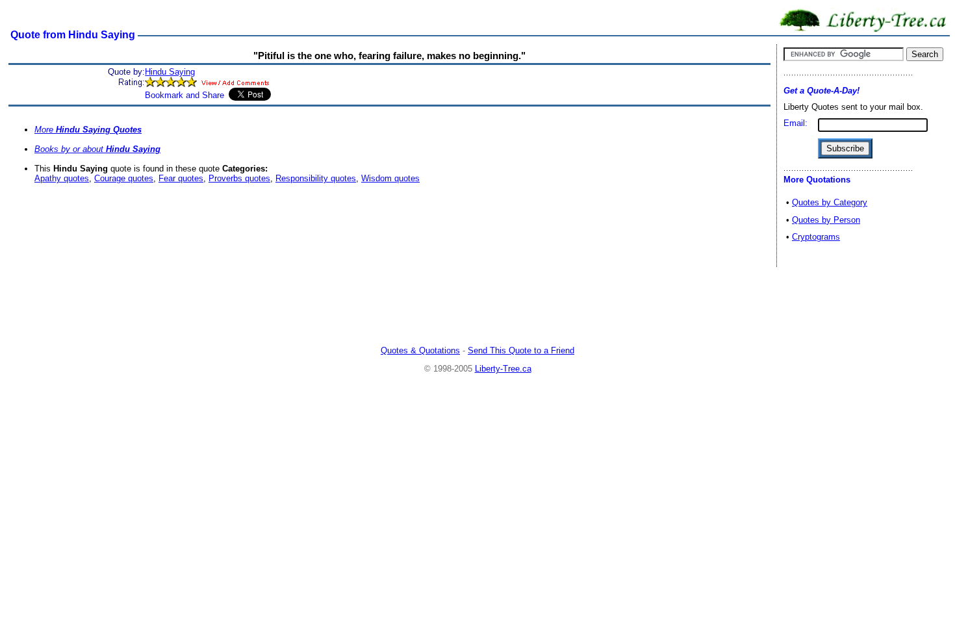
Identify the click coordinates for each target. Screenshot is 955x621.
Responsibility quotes (315, 178)
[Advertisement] (477, 308)
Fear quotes (181, 178)
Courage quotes (123, 178)
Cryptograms (816, 237)
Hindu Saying (170, 72)
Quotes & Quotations (420, 350)
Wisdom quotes (390, 178)
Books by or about (97, 149)
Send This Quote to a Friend (521, 350)
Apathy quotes (61, 178)
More (88, 129)
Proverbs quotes (239, 178)
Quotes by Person (826, 220)
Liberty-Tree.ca (503, 369)
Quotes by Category (829, 202)
